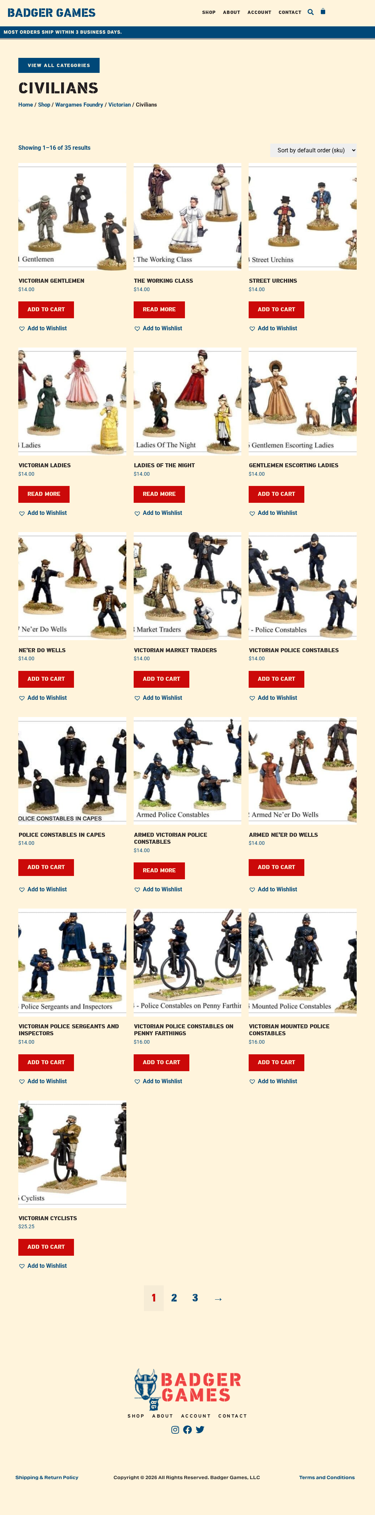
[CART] (323, 11)
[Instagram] (175, 1430)
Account (259, 12)
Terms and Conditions (327, 1477)
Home (25, 104)
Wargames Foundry (79, 104)
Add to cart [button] (46, 309)
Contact (290, 12)
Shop (209, 12)
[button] (310, 12)
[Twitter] (199, 1430)
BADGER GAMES (51, 13)
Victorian (119, 104)
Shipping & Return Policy (46, 1477)
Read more (159, 309)
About (231, 12)
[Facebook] (187, 1430)
